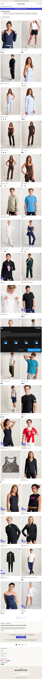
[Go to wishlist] (39, 3)
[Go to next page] (24, 618)
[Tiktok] (22, 644)
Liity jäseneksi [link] (21, 637)
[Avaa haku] (37, 4)
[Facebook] (16, 644)
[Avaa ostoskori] (41, 4)
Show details (36, 346)
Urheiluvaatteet (8, 623)
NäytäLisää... (2, 630)
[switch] (15, 343)
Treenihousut (5, 13)
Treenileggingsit (34, 13)
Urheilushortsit (27, 13)
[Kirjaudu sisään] (2, 3)
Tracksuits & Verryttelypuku (18, 13)
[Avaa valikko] (1, 3)
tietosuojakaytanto (33, 640)
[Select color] (2, 52)
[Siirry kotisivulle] (21, 3)
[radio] (37, 19)
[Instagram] (19, 644)
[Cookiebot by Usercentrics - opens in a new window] (36, 328)
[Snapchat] (25, 644)
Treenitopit (11, 13)
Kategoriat (2, 623)
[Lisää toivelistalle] (20, 21)
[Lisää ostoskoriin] (10, 47)
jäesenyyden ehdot (25, 640)
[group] (39, 19)
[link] (21, 3)
